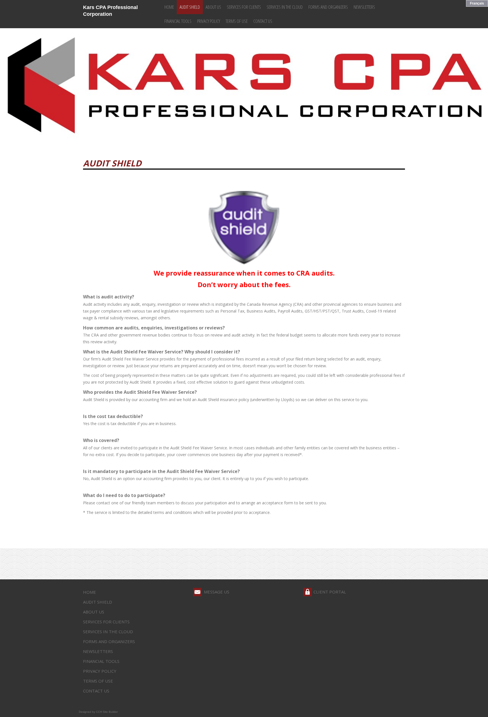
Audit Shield (190, 7)
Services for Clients (244, 7)
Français (477, 3)
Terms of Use (237, 21)
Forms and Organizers (328, 7)
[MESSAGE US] (197, 592)
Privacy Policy (208, 21)
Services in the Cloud (285, 7)
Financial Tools (177, 21)
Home (169, 7)
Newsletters (364, 7)
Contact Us (262, 21)
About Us (213, 7)
